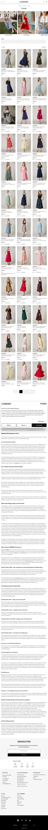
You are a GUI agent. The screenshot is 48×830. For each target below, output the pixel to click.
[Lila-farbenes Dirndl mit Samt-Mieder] (24, 114)
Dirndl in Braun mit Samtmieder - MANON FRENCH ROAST (7, 327)
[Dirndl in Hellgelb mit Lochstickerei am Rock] (8, 370)
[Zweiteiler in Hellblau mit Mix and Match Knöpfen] (40, 86)
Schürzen (3, 674)
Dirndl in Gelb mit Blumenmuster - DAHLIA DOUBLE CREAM (39, 355)
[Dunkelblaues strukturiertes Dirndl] (40, 143)
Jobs (18, 800)
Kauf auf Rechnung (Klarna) (39, 774)
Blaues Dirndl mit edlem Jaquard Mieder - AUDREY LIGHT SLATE (7, 240)
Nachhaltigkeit (20, 805)
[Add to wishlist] (14, 50)
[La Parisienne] (26, 22)
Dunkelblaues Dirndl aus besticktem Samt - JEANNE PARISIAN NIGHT (6, 99)
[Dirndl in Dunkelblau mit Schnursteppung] (24, 58)
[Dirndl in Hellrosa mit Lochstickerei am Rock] (24, 370)
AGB (34, 825)
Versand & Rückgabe (22, 772)
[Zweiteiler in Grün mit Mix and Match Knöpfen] (8, 58)
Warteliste (3, 805)
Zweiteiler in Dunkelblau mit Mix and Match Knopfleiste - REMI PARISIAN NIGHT (39, 184)
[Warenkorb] (46, 2)
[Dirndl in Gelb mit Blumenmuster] (40, 342)
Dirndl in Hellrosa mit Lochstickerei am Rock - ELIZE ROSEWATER (24, 383)
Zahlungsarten (36, 772)
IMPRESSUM (15, 825)
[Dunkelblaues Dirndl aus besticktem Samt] (8, 86)
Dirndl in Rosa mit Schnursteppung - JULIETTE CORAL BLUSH (24, 184)
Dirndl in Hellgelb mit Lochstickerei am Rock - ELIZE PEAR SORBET (8, 384)
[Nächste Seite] (30, 391)
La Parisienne (26, 35)
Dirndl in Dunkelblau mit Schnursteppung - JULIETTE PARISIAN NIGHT (22, 71)
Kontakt (3, 795)
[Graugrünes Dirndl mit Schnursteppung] (8, 171)
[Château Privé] (8, 22)
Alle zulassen (39, 425)
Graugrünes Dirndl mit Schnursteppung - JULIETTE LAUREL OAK (8, 184)
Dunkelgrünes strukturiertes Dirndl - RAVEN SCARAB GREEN (8, 355)
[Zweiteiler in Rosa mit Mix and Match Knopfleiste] (24, 86)
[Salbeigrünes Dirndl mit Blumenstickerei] (8, 199)
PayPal (34, 777)
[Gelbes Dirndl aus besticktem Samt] (24, 143)
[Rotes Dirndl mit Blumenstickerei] (8, 255)
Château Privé (8, 35)
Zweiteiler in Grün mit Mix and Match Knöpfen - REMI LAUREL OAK (8, 71)
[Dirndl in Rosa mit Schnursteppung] (24, 171)
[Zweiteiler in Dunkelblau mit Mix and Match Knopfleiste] (40, 171)
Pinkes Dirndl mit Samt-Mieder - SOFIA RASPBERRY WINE (39, 127)
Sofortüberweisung (37, 779)
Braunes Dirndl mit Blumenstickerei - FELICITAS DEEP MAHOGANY (39, 327)
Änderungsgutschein (29, 560)
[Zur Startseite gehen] (24, 2)
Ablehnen (9, 425)
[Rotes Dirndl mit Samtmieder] (24, 286)
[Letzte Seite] (33, 391)
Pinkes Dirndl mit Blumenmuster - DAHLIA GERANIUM (7, 156)
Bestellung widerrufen (22, 786)
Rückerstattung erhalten (22, 782)
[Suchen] (4, 2)
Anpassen (23, 425)
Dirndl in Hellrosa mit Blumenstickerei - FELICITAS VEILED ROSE (40, 268)
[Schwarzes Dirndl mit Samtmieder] (40, 199)
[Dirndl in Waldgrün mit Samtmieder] (24, 314)
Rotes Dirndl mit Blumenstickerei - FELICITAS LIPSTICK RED (8, 268)
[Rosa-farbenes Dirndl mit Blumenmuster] (24, 255)
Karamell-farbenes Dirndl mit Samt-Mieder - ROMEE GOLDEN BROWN (24, 240)
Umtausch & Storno (21, 784)
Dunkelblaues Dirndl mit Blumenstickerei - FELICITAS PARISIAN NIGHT (22, 212)
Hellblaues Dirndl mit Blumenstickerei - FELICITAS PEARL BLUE (39, 240)
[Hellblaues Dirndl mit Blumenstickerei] (40, 227)
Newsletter (3, 802)
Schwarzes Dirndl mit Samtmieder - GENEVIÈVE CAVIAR (40, 212)
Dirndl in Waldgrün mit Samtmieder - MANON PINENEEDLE (21, 327)
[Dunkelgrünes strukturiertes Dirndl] (8, 342)
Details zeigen (41, 421)
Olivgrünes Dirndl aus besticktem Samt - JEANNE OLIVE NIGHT (39, 71)
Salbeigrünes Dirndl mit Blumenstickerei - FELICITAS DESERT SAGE (6, 212)
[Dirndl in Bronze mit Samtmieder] (8, 286)
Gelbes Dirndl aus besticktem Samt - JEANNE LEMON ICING (24, 156)
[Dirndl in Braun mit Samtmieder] (8, 314)
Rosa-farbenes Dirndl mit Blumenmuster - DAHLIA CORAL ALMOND (23, 268)
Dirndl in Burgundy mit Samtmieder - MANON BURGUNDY (40, 299)
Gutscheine (3, 808)
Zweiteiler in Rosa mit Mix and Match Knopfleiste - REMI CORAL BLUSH (23, 99)
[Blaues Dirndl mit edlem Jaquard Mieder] (8, 227)
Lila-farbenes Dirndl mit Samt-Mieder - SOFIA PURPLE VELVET (23, 127)
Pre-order (3, 803)
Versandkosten (20, 779)
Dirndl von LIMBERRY (5, 549)
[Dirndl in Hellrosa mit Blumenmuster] (24, 342)
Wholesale (19, 802)
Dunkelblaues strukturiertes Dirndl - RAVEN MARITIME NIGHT (39, 156)
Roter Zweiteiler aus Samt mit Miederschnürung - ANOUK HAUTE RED (39, 384)
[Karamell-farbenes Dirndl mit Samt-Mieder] (24, 227)
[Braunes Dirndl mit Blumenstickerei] (40, 314)
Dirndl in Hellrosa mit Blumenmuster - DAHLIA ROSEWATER (21, 355)
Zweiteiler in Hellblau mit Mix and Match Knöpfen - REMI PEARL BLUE (39, 99)
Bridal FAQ (3, 800)
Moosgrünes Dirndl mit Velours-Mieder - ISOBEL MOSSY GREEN (7, 127)
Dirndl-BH (17, 463)
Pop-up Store (20, 797)
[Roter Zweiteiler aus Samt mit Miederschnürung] (40, 370)
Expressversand (20, 777)
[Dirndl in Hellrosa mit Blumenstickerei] (40, 255)
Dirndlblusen (16, 552)
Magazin (3, 806)
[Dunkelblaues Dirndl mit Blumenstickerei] (24, 199)
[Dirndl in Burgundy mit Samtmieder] (40, 286)
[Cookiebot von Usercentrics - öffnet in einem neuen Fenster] (41, 404)
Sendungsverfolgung (21, 776)
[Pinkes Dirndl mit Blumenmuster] (8, 143)
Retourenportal (20, 774)
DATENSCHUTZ (25, 825)
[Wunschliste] (43, 2)
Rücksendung (20, 781)
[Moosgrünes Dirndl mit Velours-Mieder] (8, 114)
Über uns (19, 795)
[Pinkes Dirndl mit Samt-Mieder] (40, 114)
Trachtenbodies (23, 552)
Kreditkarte (35, 776)
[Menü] (1, 2)
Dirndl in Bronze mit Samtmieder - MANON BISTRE (8, 299)
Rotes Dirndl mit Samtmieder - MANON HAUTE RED (23, 299)
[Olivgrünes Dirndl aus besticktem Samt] (40, 58)
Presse (18, 803)
